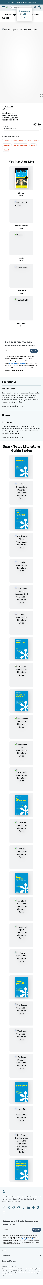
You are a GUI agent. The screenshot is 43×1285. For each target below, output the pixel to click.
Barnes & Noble (18, 141)
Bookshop (7, 145)
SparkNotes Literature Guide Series (21, 448)
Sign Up (34, 351)
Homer (6, 109)
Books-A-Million (32, 141)
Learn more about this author (11, 406)
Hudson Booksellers (20, 145)
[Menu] (3, 7)
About (4, 1250)
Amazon (6, 141)
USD (24, 14)
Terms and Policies (9, 1261)
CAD (24, 17)
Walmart (6, 150)
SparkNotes (8, 106)
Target (33, 145)
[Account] (35, 7)
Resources (6, 1255)
